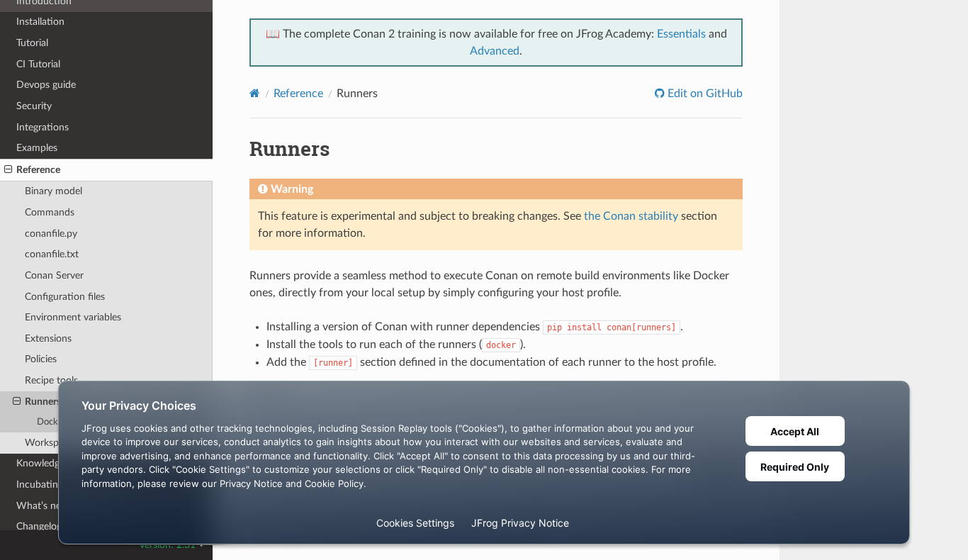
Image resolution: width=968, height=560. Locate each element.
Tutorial (32, 43)
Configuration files (65, 296)
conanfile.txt (52, 254)
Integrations (42, 127)
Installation (40, 21)
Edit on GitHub (704, 93)
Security (34, 106)
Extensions (48, 338)
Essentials (681, 34)
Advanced (494, 51)
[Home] (254, 93)
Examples (36, 147)
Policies (41, 359)
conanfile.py (51, 233)
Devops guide (46, 84)
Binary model (53, 191)
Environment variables (73, 317)
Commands (49, 212)
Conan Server (54, 275)
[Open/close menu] (8, 170)
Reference (38, 169)
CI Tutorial (38, 64)
